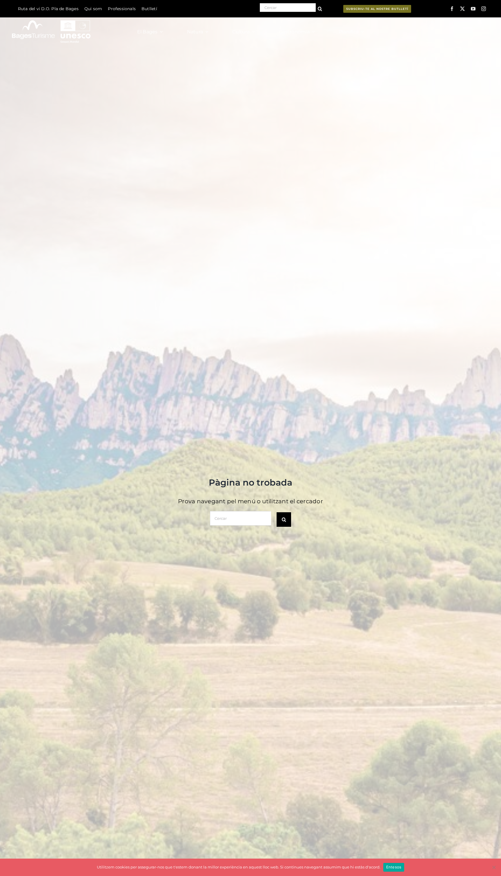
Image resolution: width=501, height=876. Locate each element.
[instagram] (483, 8)
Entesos (394, 867)
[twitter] (462, 8)
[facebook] (452, 8)
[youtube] (473, 8)
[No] (494, 867)
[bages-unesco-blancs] (51, 18)
